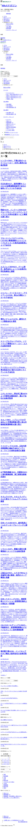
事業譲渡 (5, 785)
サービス (8, 25)
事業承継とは (9, 122)
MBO (4, 788)
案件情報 (8, 28)
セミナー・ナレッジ (11, 30)
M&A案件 (5, 110)
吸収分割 (5, 786)
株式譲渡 (5, 776)
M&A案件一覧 (10, 112)
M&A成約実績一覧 (11, 107)
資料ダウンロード (11, 124)
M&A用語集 (6, 20)
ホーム (5, 144)
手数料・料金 (9, 99)
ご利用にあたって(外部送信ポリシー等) (13, 820)
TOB (4, 777)
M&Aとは (8, 121)
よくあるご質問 (10, 130)
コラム (5, 16)
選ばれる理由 (9, 23)
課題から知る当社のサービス (13, 96)
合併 (4, 779)
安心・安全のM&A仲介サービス (14, 94)
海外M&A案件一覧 (11, 114)
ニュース (7, 46)
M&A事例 (8, 27)
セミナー (8, 119)
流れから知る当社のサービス (13, 97)
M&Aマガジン (10, 125)
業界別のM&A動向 (11, 127)
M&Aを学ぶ (6, 19)
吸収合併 (5, 780)
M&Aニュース (7, 17)
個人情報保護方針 (22, 821)
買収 (4, 774)
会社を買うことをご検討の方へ (11, 797)
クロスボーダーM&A (8, 782)
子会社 (5, 783)
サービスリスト (10, 93)
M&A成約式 (9, 105)
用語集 (6, 49)
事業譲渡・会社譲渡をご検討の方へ (12, 796)
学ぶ (6, 48)
